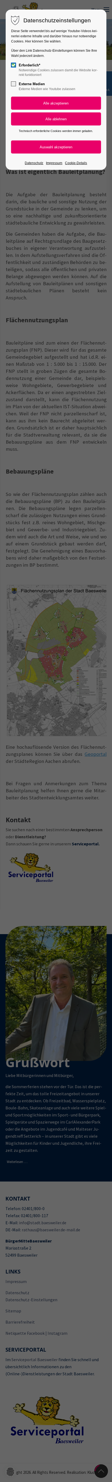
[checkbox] (13, 65)
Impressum (54, 163)
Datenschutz (34, 163)
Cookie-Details (76, 163)
